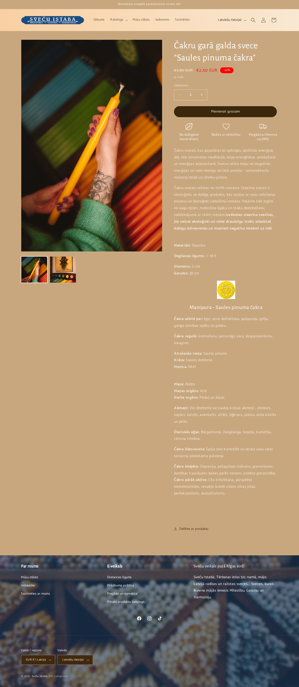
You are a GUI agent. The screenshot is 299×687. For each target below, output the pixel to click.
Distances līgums (119, 577)
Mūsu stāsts (29, 577)
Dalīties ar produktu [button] (193, 529)
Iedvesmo (28, 585)
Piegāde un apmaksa (122, 593)
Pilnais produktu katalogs (125, 602)
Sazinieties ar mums (35, 593)
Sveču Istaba (39, 676)
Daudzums (181, 85)
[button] (118, 20)
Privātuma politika (120, 585)
